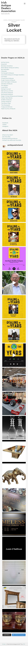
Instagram (5, 126)
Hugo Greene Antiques (8, 80)
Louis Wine (4, 87)
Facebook (5, 122)
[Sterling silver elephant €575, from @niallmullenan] (14, 476)
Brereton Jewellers (7, 66)
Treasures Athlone (6, 107)
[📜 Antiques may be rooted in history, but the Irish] (14, 355)
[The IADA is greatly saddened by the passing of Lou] (14, 548)
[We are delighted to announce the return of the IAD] (14, 524)
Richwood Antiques (7, 94)
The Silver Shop (6, 103)
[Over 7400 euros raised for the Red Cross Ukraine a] (14, 572)
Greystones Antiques (7, 78)
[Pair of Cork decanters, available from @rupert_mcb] (14, 427)
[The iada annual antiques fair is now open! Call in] (14, 379)
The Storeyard (5, 105)
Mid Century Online (7, 91)
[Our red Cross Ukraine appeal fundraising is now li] (14, 596)
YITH (24, 644)
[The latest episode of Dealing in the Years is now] (14, 234)
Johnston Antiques (6, 83)
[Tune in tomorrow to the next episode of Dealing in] (14, 186)
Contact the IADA (7, 140)
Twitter (4, 124)
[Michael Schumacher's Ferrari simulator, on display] (14, 403)
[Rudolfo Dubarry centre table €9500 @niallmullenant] (14, 451)
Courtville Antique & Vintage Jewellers (12, 75)
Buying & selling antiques (9, 138)
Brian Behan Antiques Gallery (10, 67)
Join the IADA (6, 136)
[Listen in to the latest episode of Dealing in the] (14, 210)
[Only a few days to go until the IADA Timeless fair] (14, 500)
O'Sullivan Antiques (7, 92)
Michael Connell (6, 89)
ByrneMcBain (5, 69)
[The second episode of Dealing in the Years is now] (14, 307)
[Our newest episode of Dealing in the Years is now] (14, 258)
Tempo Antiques (6, 101)
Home (5, 20)
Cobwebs (4, 71)
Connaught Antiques (7, 73)
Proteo (4, 644)
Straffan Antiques (6, 99)
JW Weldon (4, 85)
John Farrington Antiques (9, 82)
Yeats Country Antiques (8, 108)
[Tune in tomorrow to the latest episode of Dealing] (14, 162)
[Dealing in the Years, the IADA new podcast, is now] (14, 331)
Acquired (4, 64)
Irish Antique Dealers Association (7, 6)
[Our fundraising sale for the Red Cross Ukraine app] (14, 620)
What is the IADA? (7, 135)
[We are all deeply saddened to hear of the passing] (14, 282)
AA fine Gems (5, 62)
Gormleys (4, 76)
